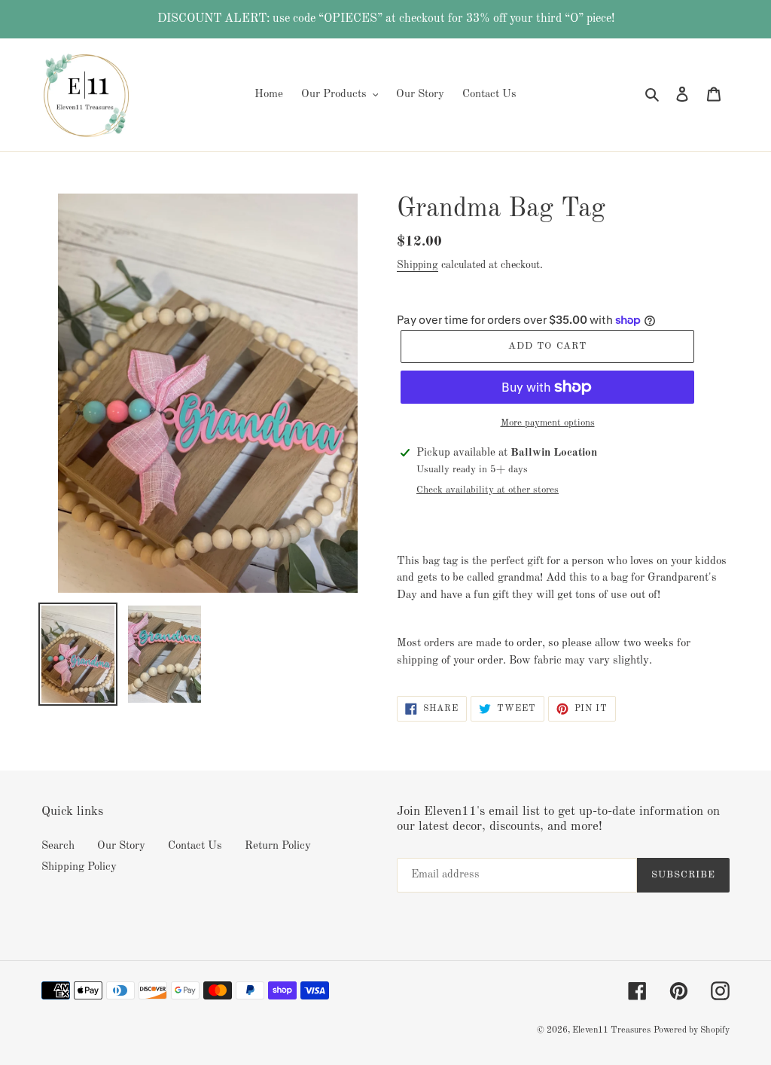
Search (58, 846)
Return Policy (278, 846)
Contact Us (195, 846)
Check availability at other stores (487, 490)
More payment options (548, 423)
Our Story (121, 846)
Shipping (417, 265)
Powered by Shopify (692, 1030)
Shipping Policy (79, 867)
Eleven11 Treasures (611, 1030)
